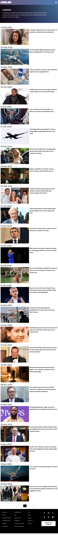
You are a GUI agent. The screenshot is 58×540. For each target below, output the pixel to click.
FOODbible (17, 520)
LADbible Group (6, 520)
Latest (29, 515)
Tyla (15, 515)
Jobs (29, 512)
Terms (3, 515)
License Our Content (19, 523)
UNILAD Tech (17, 518)
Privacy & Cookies (6, 518)
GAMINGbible (17, 512)
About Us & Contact (19, 526)
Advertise (4, 512)
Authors (30, 523)
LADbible (4, 523)
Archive (29, 518)
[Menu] (56, 2)
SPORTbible (5, 526)
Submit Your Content (48, 523)
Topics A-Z (30, 520)
